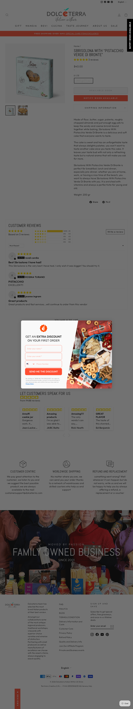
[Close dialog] (109, 323)
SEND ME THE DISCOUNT (43, 371)
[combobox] (30, 364)
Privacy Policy (30, 384)
